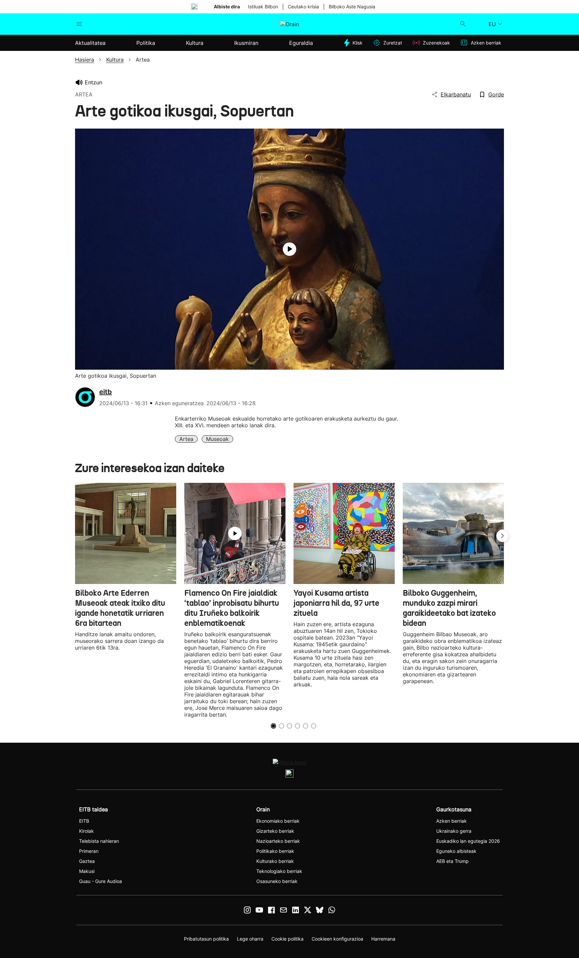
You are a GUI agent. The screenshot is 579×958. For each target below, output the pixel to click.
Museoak (217, 439)
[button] (502, 535)
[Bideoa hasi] (289, 249)
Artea (186, 439)
